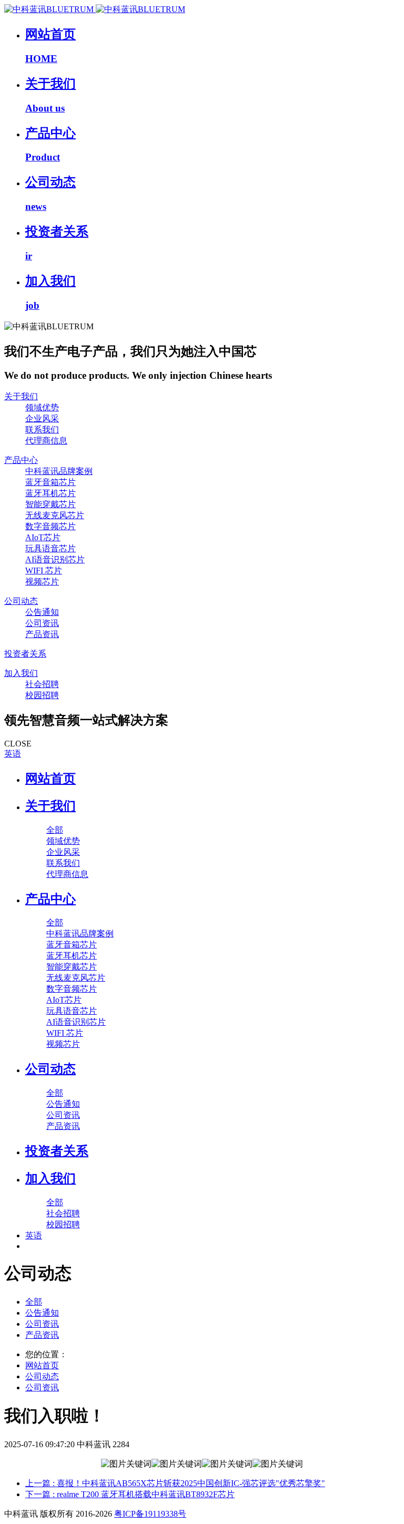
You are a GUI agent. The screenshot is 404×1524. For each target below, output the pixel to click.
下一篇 (130, 1494)
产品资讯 (42, 1334)
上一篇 (175, 1483)
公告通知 (42, 1312)
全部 (54, 829)
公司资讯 (42, 1323)
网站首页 (50, 778)
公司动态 (42, 1376)
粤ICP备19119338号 (150, 1513)
